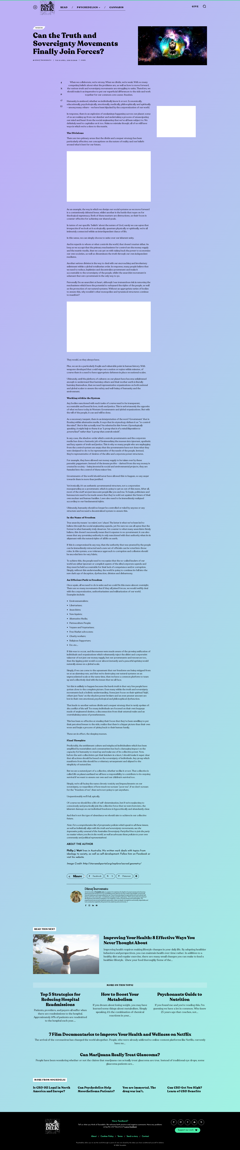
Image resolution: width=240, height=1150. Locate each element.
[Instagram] (89, 905)
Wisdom (39, 28)
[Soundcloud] (194, 1122)
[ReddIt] (61, 100)
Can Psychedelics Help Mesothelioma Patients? (96, 1089)
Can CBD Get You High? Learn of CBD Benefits (184, 1089)
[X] (61, 88)
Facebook (141, 854)
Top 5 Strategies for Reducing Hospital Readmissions (60, 1000)
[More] (136, 876)
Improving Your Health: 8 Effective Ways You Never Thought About (149, 940)
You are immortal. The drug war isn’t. (139, 1089)
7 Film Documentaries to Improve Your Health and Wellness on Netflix (120, 1034)
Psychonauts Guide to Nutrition (179, 997)
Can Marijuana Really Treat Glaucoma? (120, 1055)
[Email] (61, 106)
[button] (204, 6)
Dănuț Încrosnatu (43, 60)
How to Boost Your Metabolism (120, 997)
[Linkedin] (93, 905)
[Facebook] (61, 82)
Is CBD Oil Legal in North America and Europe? (51, 1089)
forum (124, 425)
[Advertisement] (109, 178)
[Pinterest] (61, 94)
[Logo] (47, 7)
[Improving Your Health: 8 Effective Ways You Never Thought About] (66, 954)
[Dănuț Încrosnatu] (76, 897)
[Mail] (97, 905)
